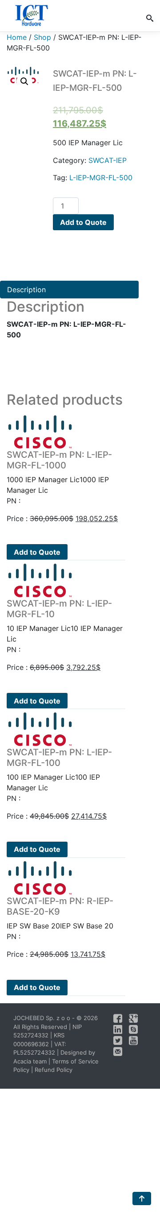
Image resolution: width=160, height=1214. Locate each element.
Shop (42, 37)
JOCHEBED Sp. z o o (42, 1017)
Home (17, 37)
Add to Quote (83, 222)
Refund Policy (53, 1069)
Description (26, 289)
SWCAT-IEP (107, 160)
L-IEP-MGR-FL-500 (100, 177)
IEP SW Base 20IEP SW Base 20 (60, 913)
